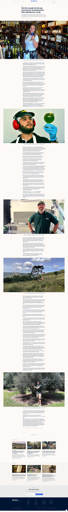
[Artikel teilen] (46, 18)
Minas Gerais (41, 416)
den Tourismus (30, 343)
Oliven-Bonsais (35, 171)
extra (28, 412)
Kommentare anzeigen (34, 434)
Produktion (27, 428)
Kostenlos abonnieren (39, 494)
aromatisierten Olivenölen (28, 310)
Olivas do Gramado (32, 191)
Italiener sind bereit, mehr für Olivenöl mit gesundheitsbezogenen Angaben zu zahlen (18, 475)
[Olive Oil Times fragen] (66, 510)
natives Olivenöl (25, 412)
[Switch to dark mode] (55, 1)
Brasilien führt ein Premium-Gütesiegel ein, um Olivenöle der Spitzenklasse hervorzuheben (18, 452)
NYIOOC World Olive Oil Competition (34, 106)
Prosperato (35, 103)
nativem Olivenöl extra (26, 173)
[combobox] (32, 2)
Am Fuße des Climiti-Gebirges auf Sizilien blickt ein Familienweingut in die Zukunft (48, 452)
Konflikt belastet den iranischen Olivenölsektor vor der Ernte (32, 475)
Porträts (28, 450)
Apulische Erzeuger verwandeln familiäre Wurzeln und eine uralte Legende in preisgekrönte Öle (33, 452)
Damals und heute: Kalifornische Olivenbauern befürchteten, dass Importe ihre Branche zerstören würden (48, 475)
